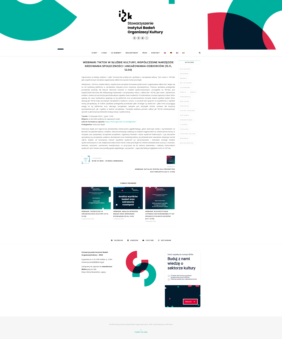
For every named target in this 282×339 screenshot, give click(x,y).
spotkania (184, 115)
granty (193, 92)
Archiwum (184, 73)
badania (183, 78)
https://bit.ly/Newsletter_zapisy (94, 272)
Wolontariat (132, 53)
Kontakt (155, 53)
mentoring (184, 101)
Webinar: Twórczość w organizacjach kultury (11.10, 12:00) (95, 214)
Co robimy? (116, 53)
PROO (144, 53)
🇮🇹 (183, 53)
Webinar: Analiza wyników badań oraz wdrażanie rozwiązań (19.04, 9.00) (125, 214)
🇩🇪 (171, 53)
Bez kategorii (186, 83)
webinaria (184, 138)
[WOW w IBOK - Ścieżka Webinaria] (86, 160)
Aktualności (185, 69)
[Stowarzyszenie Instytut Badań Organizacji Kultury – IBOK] (141, 22)
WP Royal (169, 324)
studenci (184, 124)
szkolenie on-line (188, 134)
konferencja (185, 97)
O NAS (104, 53)
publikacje (184, 106)
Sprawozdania (186, 120)
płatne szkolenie (187, 110)
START (94, 53)
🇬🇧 (165, 53)
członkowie (185, 87)
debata (183, 92)
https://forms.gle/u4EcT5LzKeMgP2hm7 (120, 122)
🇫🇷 (177, 53)
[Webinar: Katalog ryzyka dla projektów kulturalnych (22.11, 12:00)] (171, 160)
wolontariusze (186, 143)
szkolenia (184, 129)
